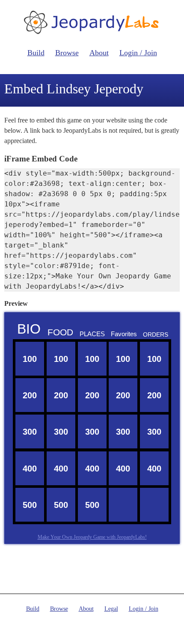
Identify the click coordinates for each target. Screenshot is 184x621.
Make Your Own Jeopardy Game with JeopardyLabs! (92, 537)
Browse (67, 52)
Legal (111, 609)
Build (36, 52)
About (99, 52)
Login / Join (138, 52)
